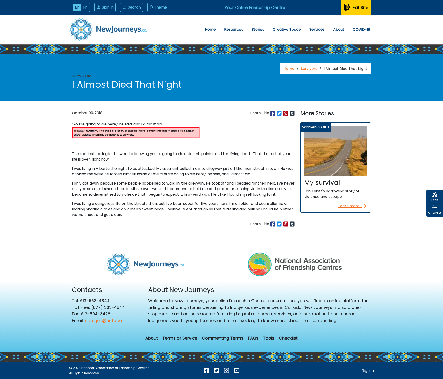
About (338, 29)
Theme (160, 7)
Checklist (288, 338)
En (77, 7)
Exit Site (360, 7)
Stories (258, 29)
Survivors (309, 68)
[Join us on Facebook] (206, 370)
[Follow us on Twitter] (216, 370)
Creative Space (287, 29)
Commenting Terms (222, 338)
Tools (268, 338)
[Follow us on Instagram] (226, 370)
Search (134, 7)
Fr (85, 7)
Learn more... (350, 206)
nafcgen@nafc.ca (103, 320)
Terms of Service (179, 338)
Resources (233, 29)
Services (317, 29)
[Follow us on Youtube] (236, 370)
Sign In (108, 7)
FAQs (253, 338)
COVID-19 (361, 29)
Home (210, 29)
